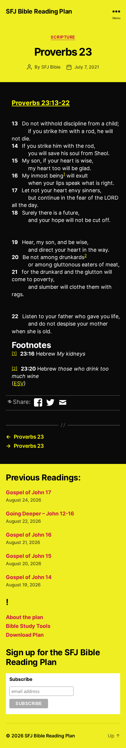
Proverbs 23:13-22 (41, 103)
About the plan (24, 617)
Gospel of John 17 (28, 492)
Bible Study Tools (28, 626)
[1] (14, 353)
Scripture (63, 36)
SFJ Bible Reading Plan (39, 11)
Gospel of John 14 (29, 577)
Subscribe (21, 679)
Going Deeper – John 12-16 (40, 513)
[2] (14, 368)
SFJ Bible (51, 67)
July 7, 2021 (86, 67)
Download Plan (25, 635)
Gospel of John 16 (29, 535)
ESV (19, 383)
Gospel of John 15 (29, 556)
